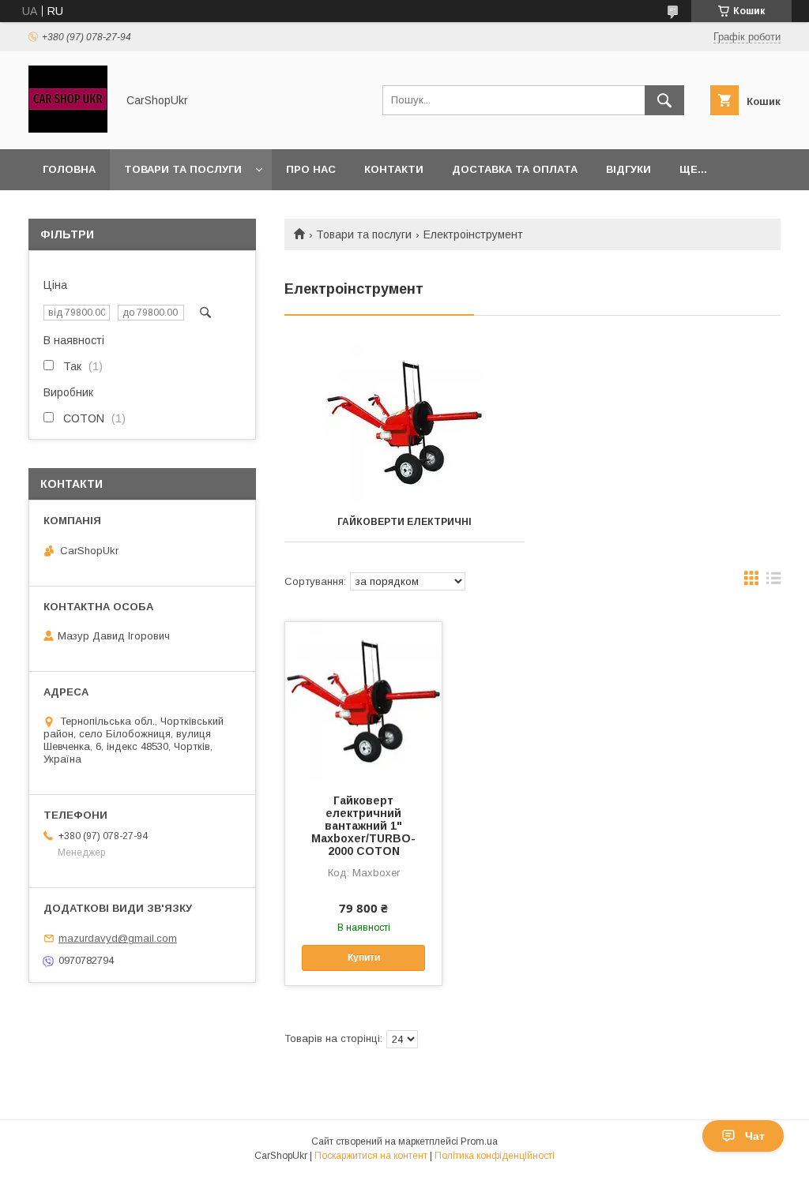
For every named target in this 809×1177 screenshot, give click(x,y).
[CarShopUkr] (67, 128)
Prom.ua (479, 1141)
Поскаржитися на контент (370, 1155)
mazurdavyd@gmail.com (117, 938)
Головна (69, 169)
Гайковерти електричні (404, 521)
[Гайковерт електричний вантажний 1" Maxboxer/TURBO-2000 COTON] (363, 701)
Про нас (311, 169)
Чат (755, 1136)
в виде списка (773, 582)
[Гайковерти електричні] (404, 423)
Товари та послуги (183, 169)
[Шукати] (664, 100)
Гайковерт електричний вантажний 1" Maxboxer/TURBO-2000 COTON (363, 825)
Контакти (393, 169)
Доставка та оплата (515, 169)
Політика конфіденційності (495, 1155)
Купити (364, 957)
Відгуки (628, 169)
